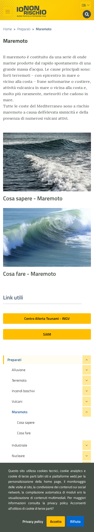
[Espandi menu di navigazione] (86, 359)
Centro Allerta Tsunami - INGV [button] (47, 318)
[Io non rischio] (31, 11)
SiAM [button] (47, 334)
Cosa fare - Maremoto (29, 273)
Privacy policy (33, 521)
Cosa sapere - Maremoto (33, 198)
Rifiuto (75, 521)
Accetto (55, 521)
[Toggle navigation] (8, 12)
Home (7, 29)
